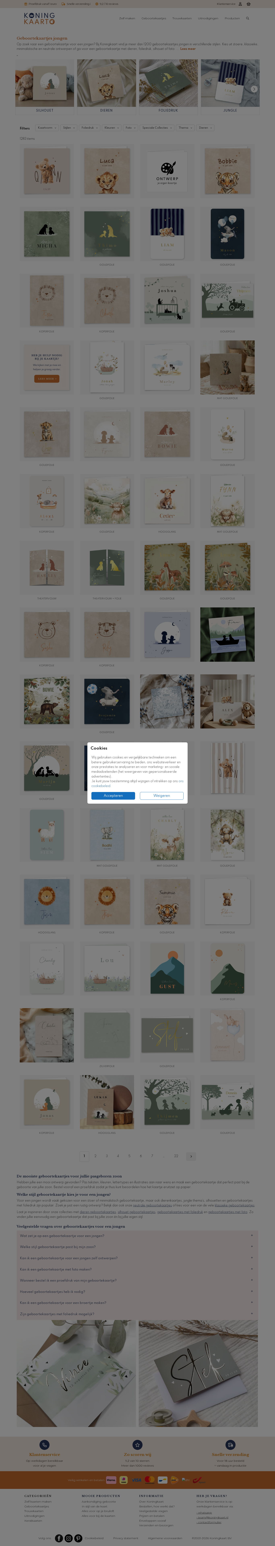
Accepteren (113, 796)
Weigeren (161, 796)
